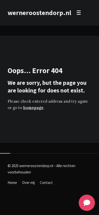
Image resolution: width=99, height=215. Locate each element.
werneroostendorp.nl (39, 12)
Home (12, 182)
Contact (46, 182)
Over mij (28, 182)
